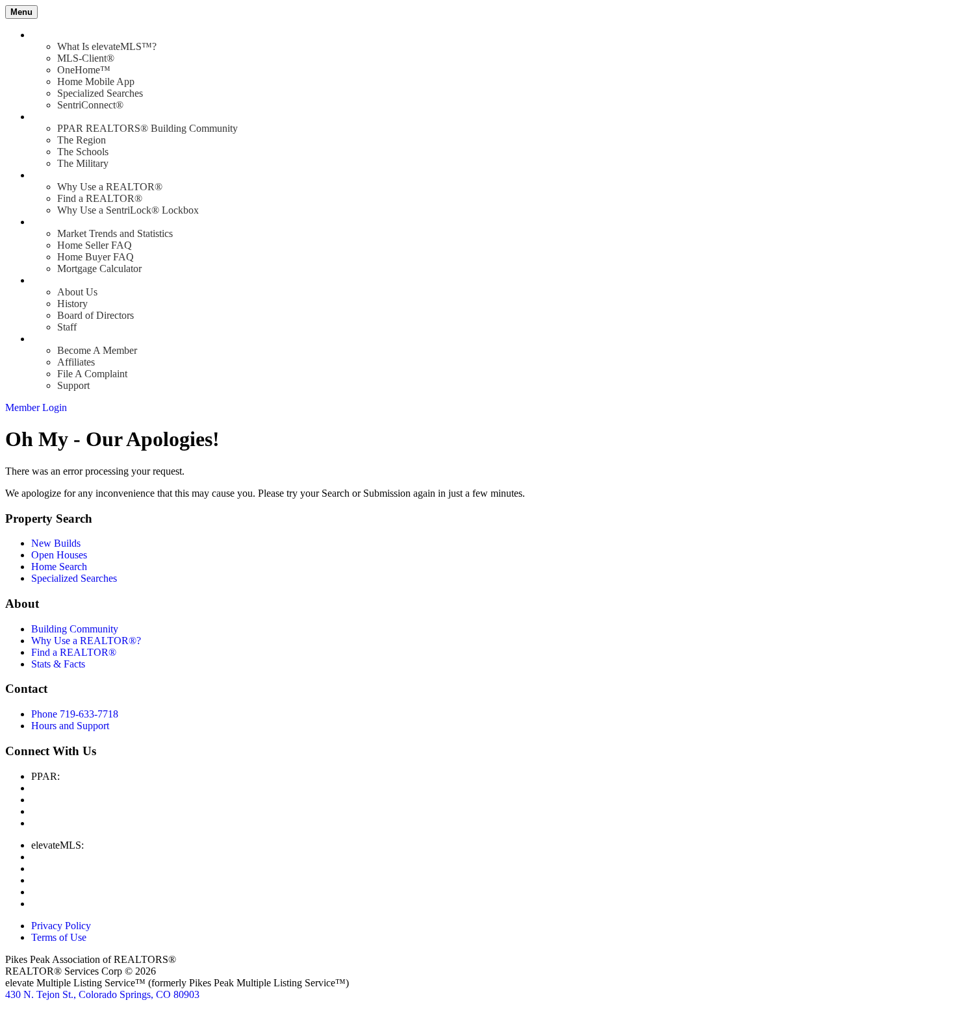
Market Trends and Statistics (115, 233)
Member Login (36, 407)
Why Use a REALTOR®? (86, 640)
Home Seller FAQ (94, 245)
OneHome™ (83, 69)
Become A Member (97, 350)
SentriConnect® (90, 104)
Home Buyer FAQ (95, 256)
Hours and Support (70, 725)
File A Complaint (92, 373)
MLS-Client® (85, 58)
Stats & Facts (58, 663)
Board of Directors (95, 315)
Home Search (59, 566)
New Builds (56, 543)
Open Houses (59, 554)
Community (55, 116)
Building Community (74, 628)
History (72, 303)
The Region (81, 139)
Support (73, 385)
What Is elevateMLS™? (107, 46)
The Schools (82, 151)
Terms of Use (58, 937)
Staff (67, 326)
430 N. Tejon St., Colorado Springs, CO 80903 (102, 994)
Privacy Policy (61, 925)
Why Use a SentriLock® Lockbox (128, 210)
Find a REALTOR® (99, 198)
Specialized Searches (100, 93)
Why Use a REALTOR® (109, 186)
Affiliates (76, 362)
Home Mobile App (95, 81)
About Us (77, 291)
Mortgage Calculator (99, 268)
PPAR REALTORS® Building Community (147, 128)
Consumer (52, 221)
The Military (82, 163)
